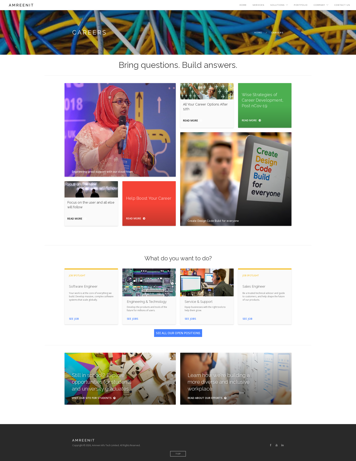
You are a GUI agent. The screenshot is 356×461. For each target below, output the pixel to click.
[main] (178, 239)
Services (258, 5)
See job (74, 318)
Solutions (277, 5)
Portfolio (301, 5)
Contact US (342, 5)
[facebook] (270, 445)
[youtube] (276, 445)
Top (178, 454)
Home (243, 5)
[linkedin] (282, 445)
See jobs (132, 318)
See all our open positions (178, 333)
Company (319, 5)
